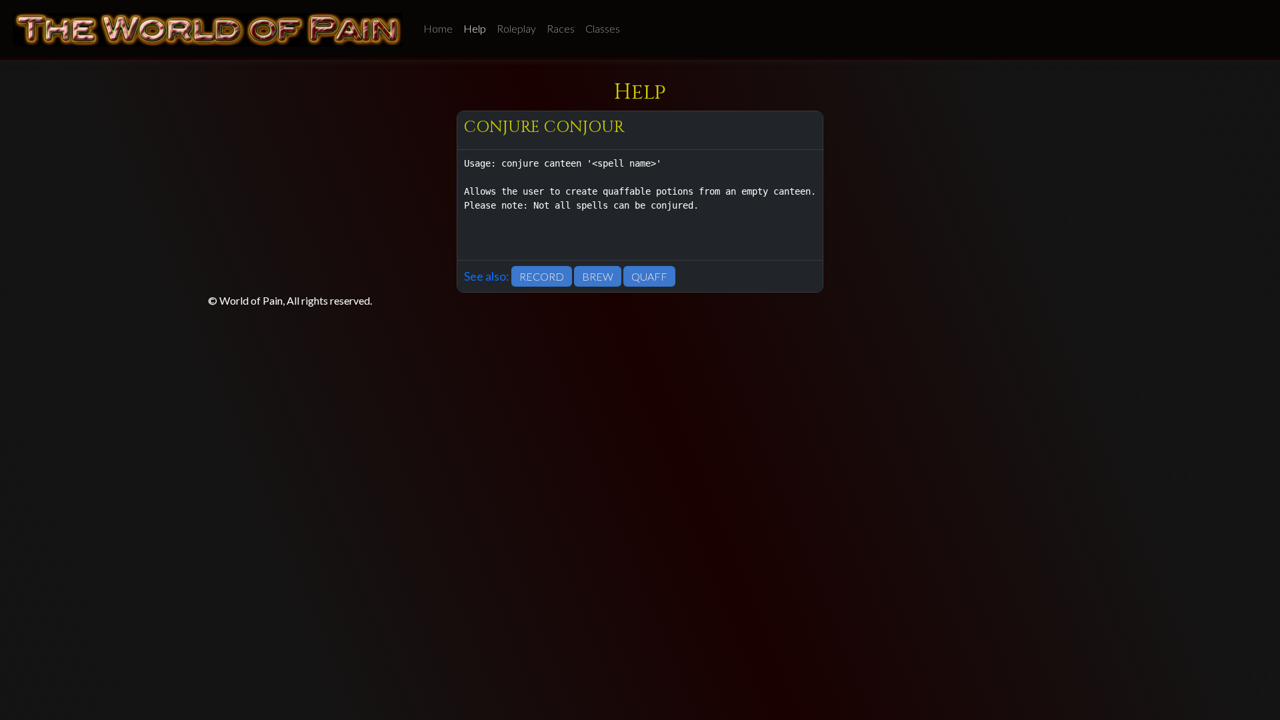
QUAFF (649, 276)
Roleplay (516, 28)
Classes (602, 28)
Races (561, 28)
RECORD (541, 276)
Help (474, 28)
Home (438, 28)
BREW (597, 276)
